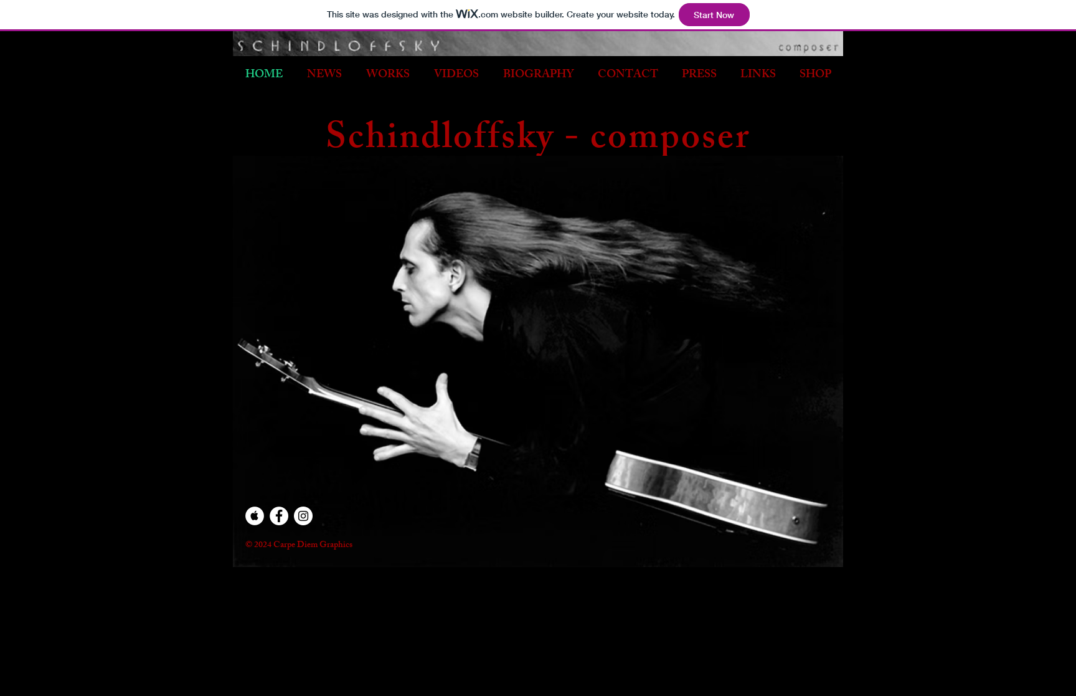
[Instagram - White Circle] (303, 516)
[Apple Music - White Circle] (254, 516)
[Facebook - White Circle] (279, 516)
